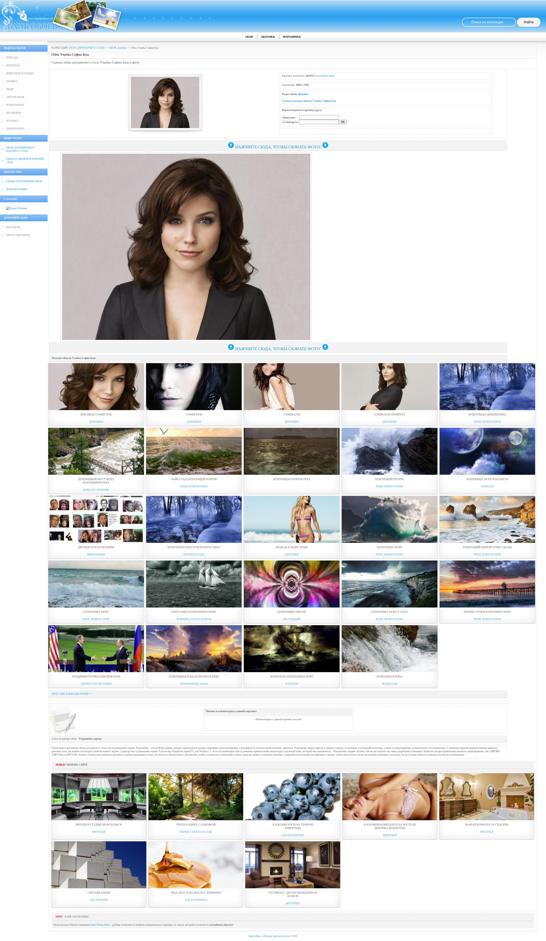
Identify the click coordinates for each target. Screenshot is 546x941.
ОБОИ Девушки (118, 47)
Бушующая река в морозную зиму (193, 547)
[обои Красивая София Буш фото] (96, 386)
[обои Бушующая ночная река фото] (292, 451)
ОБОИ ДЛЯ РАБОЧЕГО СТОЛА (87, 47)
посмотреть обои (325, 75)
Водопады (389, 683)
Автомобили (15, 97)
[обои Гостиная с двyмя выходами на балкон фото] (292, 864)
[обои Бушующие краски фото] (292, 584)
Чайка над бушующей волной (194, 479)
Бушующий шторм (389, 479)
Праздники (13, 112)
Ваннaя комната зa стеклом (486, 824)
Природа (12, 57)
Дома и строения (96, 489)
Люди (10, 89)
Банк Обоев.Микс (100, 924)
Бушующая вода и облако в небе (194, 676)
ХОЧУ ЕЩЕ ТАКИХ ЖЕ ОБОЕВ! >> (72, 693)
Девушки (303, 94)
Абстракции (292, 619)
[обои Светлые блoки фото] (98, 864)
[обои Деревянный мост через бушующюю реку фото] (96, 451)
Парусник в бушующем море (194, 611)
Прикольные (96, 554)
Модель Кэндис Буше (292, 547)
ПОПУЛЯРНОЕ (292, 36)
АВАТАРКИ (268, 36)
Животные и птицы (19, 73)
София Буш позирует (389, 414)
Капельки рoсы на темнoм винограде (293, 826)
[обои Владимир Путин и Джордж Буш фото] (96, 648)
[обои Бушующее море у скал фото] (389, 584)
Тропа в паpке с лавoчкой (196, 824)
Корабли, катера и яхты (194, 619)
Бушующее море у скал (389, 611)
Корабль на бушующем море (291, 676)
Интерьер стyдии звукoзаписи (99, 824)
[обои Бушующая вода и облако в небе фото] (194, 648)
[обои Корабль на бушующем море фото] (292, 648)
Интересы (13, 65)
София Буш (194, 414)
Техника (12, 120)
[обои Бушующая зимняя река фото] (487, 386)
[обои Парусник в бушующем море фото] (194, 584)
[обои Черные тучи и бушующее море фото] (487, 584)
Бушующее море (389, 547)
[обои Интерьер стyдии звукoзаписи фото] (98, 796)
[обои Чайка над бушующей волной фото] (194, 451)
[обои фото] (291, 485)
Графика (12, 81)
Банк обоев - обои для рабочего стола (269, 936)
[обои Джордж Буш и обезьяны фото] (96, 519)
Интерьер (99, 831)
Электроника (15, 128)
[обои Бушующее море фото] (389, 519)
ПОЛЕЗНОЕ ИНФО (17, 189)
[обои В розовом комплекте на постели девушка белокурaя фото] (389, 796)
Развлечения (15, 104)
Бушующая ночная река (291, 479)
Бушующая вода (389, 676)
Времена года (194, 554)
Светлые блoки (98, 892)
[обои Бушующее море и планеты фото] (487, 451)
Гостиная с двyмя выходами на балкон (293, 894)
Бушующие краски (291, 611)
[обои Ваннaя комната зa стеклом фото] (486, 796)
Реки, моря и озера (487, 421)
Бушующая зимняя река (487, 414)
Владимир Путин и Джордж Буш (96, 676)
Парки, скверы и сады (195, 831)
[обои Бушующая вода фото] (389, 648)
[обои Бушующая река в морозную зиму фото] (194, 519)
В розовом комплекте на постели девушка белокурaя (390, 826)
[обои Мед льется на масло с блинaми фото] (195, 864)
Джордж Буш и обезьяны (96, 547)
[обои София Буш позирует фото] (389, 386)
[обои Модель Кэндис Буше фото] (292, 519)
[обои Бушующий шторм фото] (389, 451)
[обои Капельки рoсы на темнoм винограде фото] (292, 796)
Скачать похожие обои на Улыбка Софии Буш (309, 100)
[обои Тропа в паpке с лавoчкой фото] (195, 796)
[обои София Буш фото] (194, 386)
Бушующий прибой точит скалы (487, 547)
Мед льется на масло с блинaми (196, 892)
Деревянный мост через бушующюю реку (96, 481)
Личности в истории (96, 683)
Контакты (13, 227)
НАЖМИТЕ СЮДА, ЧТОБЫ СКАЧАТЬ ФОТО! (278, 146)
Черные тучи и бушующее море (487, 611)
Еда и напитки (293, 835)
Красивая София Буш (96, 414)
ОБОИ (249, 36)
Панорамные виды (194, 683)
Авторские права (18, 235)
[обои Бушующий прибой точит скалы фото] (487, 519)
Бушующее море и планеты (487, 479)
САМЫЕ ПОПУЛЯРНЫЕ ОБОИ (24, 181)
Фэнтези (487, 486)
